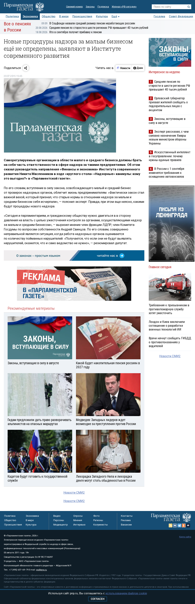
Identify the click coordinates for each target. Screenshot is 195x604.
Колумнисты (100, 524)
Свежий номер (74, 6)
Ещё (114, 16)
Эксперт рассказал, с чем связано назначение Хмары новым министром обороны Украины (169, 137)
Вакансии (126, 524)
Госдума (159, 16)
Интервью (79, 524)
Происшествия (82, 16)
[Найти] (188, 6)
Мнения (77, 520)
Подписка (103, 6)
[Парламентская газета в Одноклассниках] (184, 525)
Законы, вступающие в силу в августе (167, 121)
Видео (57, 515)
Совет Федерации (181, 16)
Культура (102, 16)
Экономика (30, 16)
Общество (48, 16)
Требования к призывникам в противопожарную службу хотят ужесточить (169, 309)
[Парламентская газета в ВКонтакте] (175, 525)
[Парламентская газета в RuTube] (188, 525)
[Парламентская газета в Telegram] (179, 525)
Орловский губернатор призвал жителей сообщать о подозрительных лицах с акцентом (168, 104)
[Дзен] (138, 68)
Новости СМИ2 (74, 492)
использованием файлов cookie (126, 593)
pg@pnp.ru (41, 570)
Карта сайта (185, 537)
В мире (64, 16)
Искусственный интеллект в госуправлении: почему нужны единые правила (169, 156)
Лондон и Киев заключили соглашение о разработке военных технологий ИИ (167, 325)
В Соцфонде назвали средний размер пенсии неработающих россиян (88, 23)
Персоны (58, 520)
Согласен (97, 599)
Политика (12, 16)
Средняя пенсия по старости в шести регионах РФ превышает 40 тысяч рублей (92, 28)
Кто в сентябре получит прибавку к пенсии (69, 32)
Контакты (127, 515)
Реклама (126, 520)
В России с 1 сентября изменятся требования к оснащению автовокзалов (166, 172)
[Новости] (123, 68)
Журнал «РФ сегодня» (124, 6)
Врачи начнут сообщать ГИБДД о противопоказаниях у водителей (170, 342)
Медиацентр (60, 524)
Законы (90, 6)
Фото (96, 515)
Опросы (78, 515)
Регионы (98, 520)
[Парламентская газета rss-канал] (171, 525)
